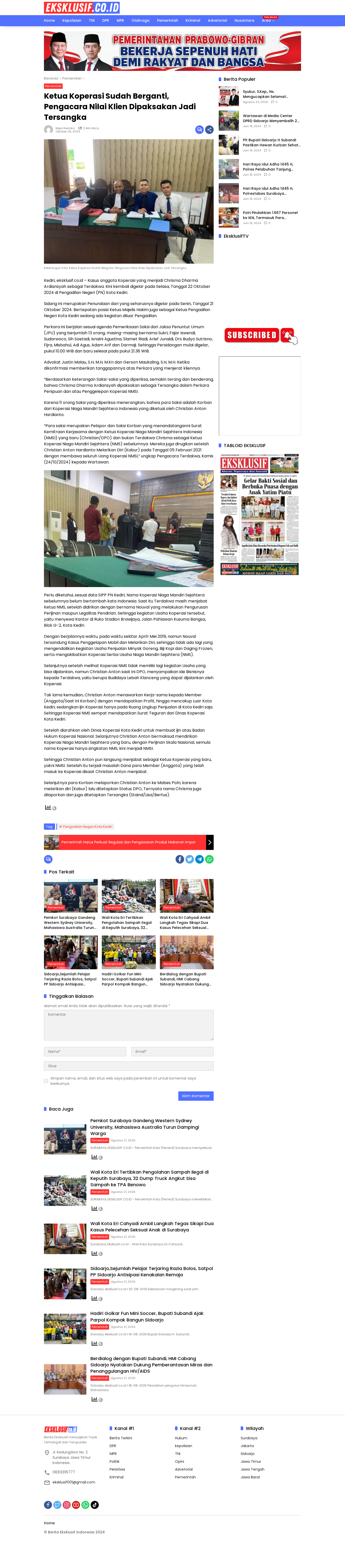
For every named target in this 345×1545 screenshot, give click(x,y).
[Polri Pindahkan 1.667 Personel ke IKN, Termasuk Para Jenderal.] (229, 217)
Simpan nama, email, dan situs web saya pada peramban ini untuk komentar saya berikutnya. (123, 1081)
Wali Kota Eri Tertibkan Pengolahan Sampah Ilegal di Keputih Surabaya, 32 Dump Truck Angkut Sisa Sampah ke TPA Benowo (127, 922)
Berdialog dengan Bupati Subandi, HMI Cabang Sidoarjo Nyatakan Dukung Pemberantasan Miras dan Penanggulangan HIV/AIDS (184, 979)
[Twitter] (189, 859)
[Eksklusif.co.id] (82, 7)
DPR (113, 1445)
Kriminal (117, 1477)
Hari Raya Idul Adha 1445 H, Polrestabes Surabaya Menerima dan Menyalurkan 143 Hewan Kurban (268, 191)
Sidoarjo (248, 1453)
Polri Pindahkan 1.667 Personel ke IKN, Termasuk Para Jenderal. (270, 215)
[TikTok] (95, 1505)
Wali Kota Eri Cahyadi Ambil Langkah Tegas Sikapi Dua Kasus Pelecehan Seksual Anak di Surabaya (185, 922)
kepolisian (183, 1445)
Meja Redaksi (65, 128)
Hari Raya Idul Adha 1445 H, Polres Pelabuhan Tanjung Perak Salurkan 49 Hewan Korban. (268, 167)
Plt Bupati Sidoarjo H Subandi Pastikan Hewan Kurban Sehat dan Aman (270, 143)
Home (49, 1523)
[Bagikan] (209, 129)
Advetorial (184, 1469)
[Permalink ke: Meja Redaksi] (50, 129)
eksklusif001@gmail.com (74, 1482)
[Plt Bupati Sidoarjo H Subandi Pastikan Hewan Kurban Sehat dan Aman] (229, 145)
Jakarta (247, 1445)
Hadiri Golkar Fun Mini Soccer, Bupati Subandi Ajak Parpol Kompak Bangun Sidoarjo (127, 979)
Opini (179, 1461)
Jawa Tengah (252, 1469)
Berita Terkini (121, 1438)
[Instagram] (67, 1505)
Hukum (181, 1438)
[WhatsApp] (209, 859)
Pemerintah (53, 86)
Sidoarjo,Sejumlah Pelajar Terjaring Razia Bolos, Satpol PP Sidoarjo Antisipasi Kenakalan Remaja (70, 979)
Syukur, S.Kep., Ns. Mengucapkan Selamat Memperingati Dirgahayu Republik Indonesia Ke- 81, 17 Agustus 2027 (269, 94)
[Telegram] (199, 859)
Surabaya (249, 1438)
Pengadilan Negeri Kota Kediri (87, 826)
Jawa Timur (251, 1461)
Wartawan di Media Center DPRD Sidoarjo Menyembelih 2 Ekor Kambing (270, 118)
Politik (114, 1461)
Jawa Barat (250, 1477)
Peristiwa (117, 1469)
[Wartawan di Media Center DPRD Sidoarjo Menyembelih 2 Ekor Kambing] (229, 121)
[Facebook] (180, 859)
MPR (113, 1453)
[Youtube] (76, 1505)
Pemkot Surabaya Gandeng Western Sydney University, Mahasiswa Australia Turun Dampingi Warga (69, 922)
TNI (177, 1453)
